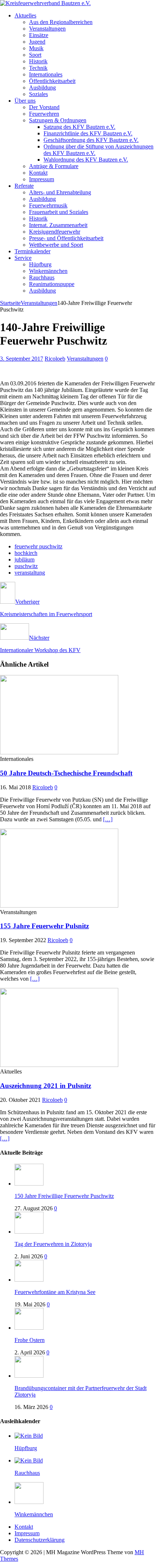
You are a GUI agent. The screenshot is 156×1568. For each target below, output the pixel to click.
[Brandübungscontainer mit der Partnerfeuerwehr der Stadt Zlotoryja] (29, 1376)
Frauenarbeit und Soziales (58, 212)
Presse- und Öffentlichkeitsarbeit (66, 238)
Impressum (41, 179)
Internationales (45, 74)
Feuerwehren (44, 114)
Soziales (38, 94)
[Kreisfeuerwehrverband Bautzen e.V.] (45, 3)
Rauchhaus (41, 277)
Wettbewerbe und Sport (56, 245)
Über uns (25, 101)
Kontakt (38, 173)
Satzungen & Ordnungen (57, 120)
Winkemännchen (48, 271)
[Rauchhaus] (29, 1460)
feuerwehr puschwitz (38, 546)
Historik (38, 61)
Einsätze (38, 35)
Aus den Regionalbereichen (61, 22)
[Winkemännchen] (29, 1502)
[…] (107, 819)
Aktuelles (25, 15)
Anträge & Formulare (53, 166)
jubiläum (24, 559)
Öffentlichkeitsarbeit (52, 81)
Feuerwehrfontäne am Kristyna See (55, 1292)
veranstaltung (30, 572)
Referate (24, 186)
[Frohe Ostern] (29, 1328)
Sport (35, 55)
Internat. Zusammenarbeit (58, 225)
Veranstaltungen (47, 28)
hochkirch (26, 553)
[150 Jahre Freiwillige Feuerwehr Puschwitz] (29, 1183)
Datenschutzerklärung (40, 1540)
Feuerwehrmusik (48, 205)
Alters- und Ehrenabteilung (60, 192)
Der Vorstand (44, 107)
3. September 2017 (21, 359)
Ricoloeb (55, 359)
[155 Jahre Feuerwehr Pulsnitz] (59, 905)
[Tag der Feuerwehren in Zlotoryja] (29, 1231)
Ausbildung (42, 87)
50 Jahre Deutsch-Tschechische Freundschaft (66, 773)
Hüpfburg (40, 264)
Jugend (37, 42)
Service (23, 258)
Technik (38, 68)
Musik (36, 48)
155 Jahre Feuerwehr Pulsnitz (44, 926)
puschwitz (26, 566)
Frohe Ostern (30, 1340)
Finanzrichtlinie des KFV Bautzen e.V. (88, 133)
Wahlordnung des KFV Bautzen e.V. (86, 159)
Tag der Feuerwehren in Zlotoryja (53, 1244)
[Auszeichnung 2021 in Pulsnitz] (59, 1065)
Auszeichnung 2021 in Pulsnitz (45, 1085)
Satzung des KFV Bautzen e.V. (79, 127)
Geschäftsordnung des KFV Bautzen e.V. (91, 140)
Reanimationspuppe (51, 284)
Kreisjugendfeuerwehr (54, 232)
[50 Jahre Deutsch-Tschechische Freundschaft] (59, 752)
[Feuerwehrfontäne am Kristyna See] (29, 1280)
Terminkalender (32, 251)
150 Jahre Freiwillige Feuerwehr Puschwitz (64, 1196)
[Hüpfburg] (29, 1436)
